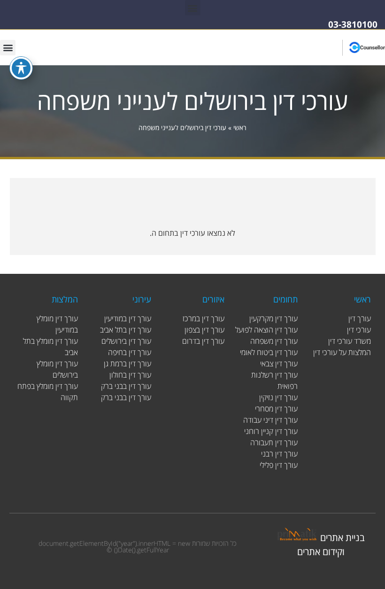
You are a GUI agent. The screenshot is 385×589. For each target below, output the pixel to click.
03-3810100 (352, 24)
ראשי (239, 127)
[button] (192, 8)
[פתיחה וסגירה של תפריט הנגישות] (21, 68)
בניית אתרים (342, 537)
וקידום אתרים (321, 551)
